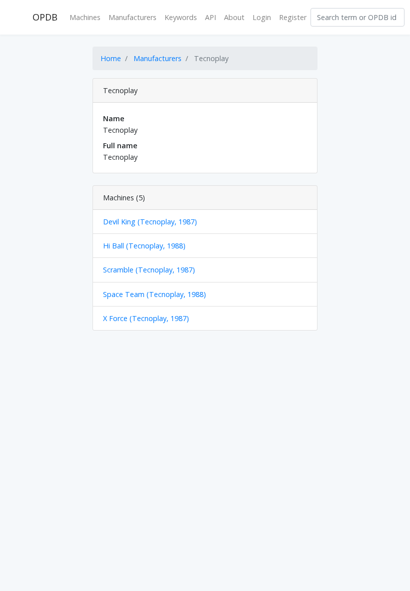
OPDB (45, 17)
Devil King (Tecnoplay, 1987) (150, 221)
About (234, 17)
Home (110, 58)
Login (261, 17)
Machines (85, 17)
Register (292, 17)
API (210, 17)
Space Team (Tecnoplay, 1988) (154, 294)
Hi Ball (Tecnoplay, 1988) (144, 245)
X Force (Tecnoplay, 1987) (146, 318)
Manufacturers (132, 17)
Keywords (180, 17)
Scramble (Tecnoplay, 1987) (149, 269)
